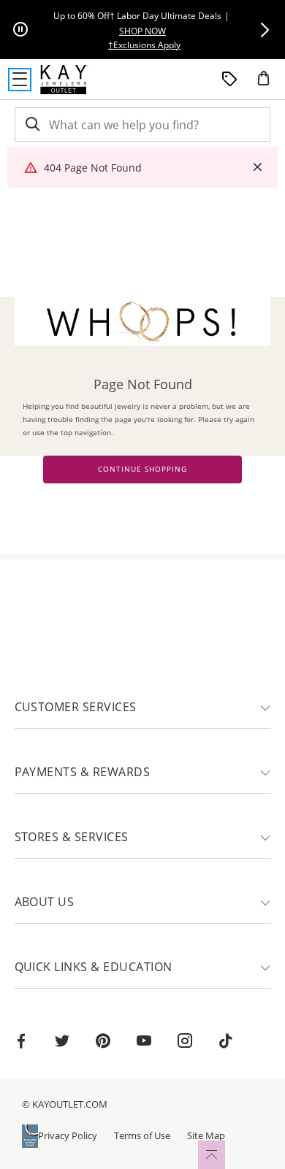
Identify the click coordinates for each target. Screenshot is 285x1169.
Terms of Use (142, 1135)
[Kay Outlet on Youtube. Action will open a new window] (144, 1042)
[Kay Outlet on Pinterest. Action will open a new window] (103, 1042)
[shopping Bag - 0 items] (269, 84)
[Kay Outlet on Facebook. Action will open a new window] (21, 1042)
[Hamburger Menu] (19, 79)
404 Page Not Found (93, 168)
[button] (264, 30)
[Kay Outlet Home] (64, 79)
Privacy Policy (67, 1135)
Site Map (206, 1135)
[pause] (20, 30)
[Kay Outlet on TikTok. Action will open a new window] (225, 1042)
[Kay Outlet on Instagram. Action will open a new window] (184, 1042)
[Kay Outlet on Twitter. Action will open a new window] (62, 1042)
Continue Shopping (142, 469)
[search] (31, 124)
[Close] (257, 167)
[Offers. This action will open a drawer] (229, 79)
